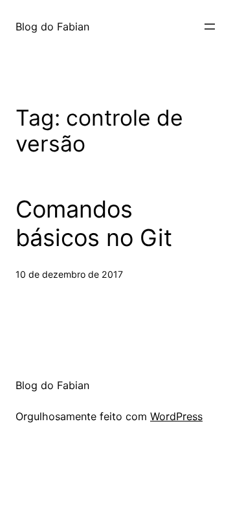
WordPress (176, 416)
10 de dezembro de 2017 (69, 274)
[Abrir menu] (209, 26)
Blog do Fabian (52, 26)
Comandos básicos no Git (94, 223)
